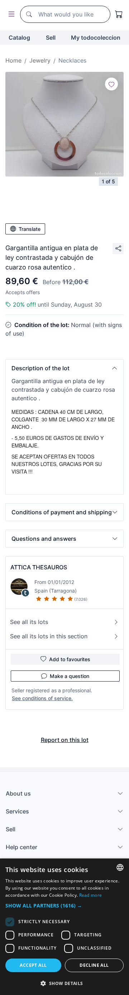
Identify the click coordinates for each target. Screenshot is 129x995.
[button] (64, 368)
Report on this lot (65, 739)
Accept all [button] (33, 965)
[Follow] (111, 84)
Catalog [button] (19, 37)
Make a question (69, 676)
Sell (51, 37)
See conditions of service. (42, 698)
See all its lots (29, 621)
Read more (90, 895)
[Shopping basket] (119, 14)
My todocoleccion (95, 37)
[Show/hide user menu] (10, 14)
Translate (29, 229)
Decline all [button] (94, 965)
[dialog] (64, 926)
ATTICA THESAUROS (38, 567)
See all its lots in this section (48, 636)
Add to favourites (69, 659)
